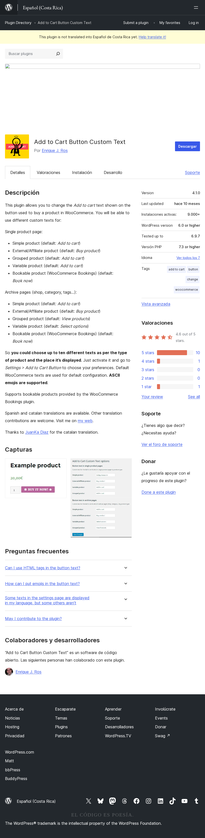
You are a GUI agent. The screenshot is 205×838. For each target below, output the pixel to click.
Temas (61, 718)
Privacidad (14, 735)
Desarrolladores (119, 726)
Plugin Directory (18, 22)
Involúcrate (165, 709)
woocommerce (186, 289)
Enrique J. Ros (55, 150)
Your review (152, 396)
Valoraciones (48, 172)
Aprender (113, 709)
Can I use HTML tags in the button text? (42, 568)
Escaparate (65, 709)
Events (161, 718)
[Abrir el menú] (197, 7)
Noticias (12, 718)
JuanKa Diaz (36, 432)
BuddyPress (16, 778)
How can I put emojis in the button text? (42, 583)
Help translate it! (152, 37)
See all (194, 396)
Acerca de (14, 709)
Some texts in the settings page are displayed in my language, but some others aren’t (47, 600)
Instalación (82, 172)
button (193, 269)
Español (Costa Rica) (36, 801)
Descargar (187, 146)
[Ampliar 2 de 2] (125, 465)
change (192, 279)
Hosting (12, 726)
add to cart (176, 269)
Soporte (192, 172)
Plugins (61, 726)
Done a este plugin (159, 492)
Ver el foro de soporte (162, 444)
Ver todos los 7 (188, 258)
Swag (162, 735)
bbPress (12, 769)
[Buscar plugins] (58, 54)
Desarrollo (113, 172)
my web (85, 420)
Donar (160, 726)
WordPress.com (19, 752)
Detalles (17, 172)
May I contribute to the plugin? (33, 618)
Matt (9, 760)
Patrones (63, 735)
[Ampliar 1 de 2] (59, 465)
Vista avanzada (156, 303)
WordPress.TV (118, 735)
